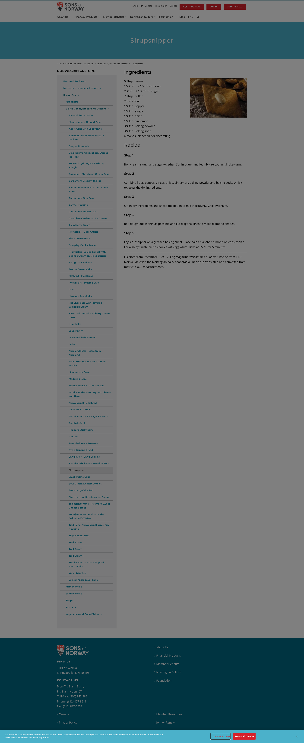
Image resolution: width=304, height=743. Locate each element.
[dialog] (152, 736)
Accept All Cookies (244, 736)
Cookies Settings (221, 736)
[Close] (297, 736)
